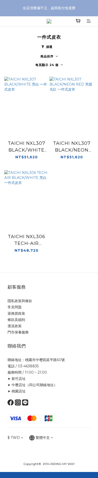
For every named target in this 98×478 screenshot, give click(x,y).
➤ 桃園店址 (17, 391)
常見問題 (15, 307)
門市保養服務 (18, 332)
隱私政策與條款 (20, 301)
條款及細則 (16, 319)
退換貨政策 (16, 313)
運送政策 (15, 326)
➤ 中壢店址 (17, 385)
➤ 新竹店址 (17, 378)
